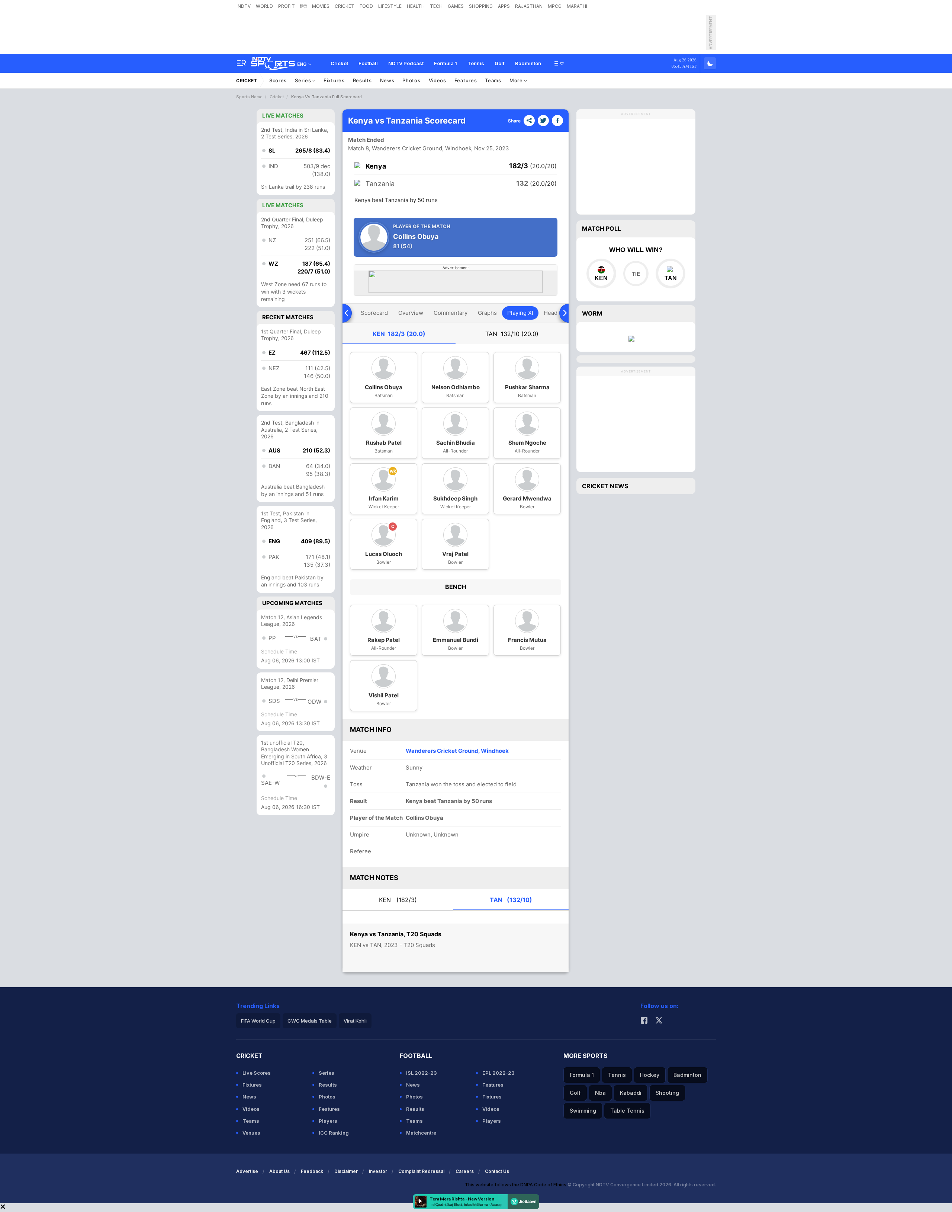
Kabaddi (630, 1093)
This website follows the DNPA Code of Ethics (516, 1184)
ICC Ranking (334, 1133)
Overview (410, 312)
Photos (411, 80)
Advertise (247, 1171)
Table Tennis (627, 1110)
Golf (500, 63)
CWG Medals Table (309, 1021)
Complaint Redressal (421, 1171)
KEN (399, 334)
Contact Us (497, 1171)
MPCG (555, 6)
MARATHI (577, 6)
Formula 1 (445, 63)
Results (362, 80)
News (387, 80)
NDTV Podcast (406, 63)
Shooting (667, 1093)
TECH (436, 6)
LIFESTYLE (390, 6)
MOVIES (320, 6)
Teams (493, 80)
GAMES (456, 6)
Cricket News (605, 486)
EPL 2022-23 (498, 1073)
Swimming (583, 1110)
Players (328, 1121)
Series (303, 80)
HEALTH (416, 6)
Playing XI (520, 312)
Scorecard (374, 312)
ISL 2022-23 (421, 1073)
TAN (511, 334)
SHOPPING (481, 6)
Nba (600, 1093)
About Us (279, 1171)
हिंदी (303, 6)
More (516, 80)
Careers (465, 1171)
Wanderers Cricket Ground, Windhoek (457, 750)
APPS (504, 6)
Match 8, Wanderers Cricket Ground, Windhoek (410, 148)
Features (465, 80)
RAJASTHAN (529, 6)
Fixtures (334, 80)
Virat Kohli (355, 1021)
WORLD (264, 6)
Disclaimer (346, 1171)
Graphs (487, 312)
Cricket (339, 63)
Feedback (312, 1171)
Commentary (450, 312)
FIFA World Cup (258, 1021)
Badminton (528, 63)
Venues (251, 1133)
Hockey (649, 1075)
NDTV (244, 6)
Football (368, 63)
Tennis (475, 63)
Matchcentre (421, 1133)
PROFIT (286, 6)
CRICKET (344, 6)
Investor (378, 1171)
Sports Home (249, 96)
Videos (437, 80)
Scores (278, 80)
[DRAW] (635, 273)
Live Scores (256, 1073)
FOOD (366, 6)
